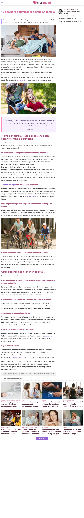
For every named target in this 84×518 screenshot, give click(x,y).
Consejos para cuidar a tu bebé (10, 400)
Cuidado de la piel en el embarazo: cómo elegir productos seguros (72, 431)
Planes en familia (26, 8)
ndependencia (31, 196)
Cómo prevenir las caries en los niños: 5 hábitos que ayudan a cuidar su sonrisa (30, 431)
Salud (23, 400)
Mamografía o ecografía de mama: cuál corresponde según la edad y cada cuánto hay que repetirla (31, 404)
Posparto (45, 427)
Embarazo (66, 427)
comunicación (21, 80)
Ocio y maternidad (16, 8)
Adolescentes (5, 427)
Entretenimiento (5, 8)
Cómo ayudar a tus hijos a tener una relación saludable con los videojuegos (11, 431)
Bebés (44, 400)
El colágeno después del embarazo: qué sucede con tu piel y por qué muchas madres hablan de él (52, 431)
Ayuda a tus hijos (8, 185)
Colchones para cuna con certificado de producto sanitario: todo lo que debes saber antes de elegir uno (11, 404)
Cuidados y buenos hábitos (30, 427)
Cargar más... (42, 438)
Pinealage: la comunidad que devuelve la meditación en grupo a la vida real (73, 404)
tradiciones (49, 336)
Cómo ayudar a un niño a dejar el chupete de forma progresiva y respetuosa (51, 404)
